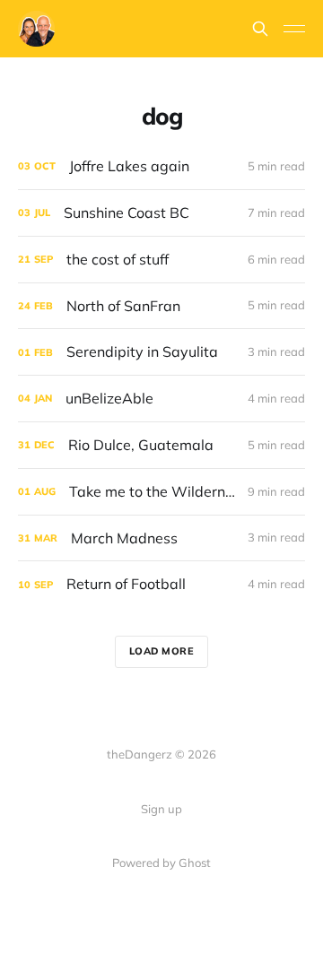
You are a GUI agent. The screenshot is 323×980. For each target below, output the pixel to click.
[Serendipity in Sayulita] (161, 352)
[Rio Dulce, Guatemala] (161, 445)
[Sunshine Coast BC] (161, 213)
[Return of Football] (161, 584)
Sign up (161, 809)
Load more (162, 651)
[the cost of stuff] (161, 259)
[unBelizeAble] (161, 398)
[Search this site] (260, 28)
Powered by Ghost (161, 862)
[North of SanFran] (161, 306)
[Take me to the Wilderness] (161, 492)
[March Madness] (161, 538)
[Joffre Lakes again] (161, 166)
